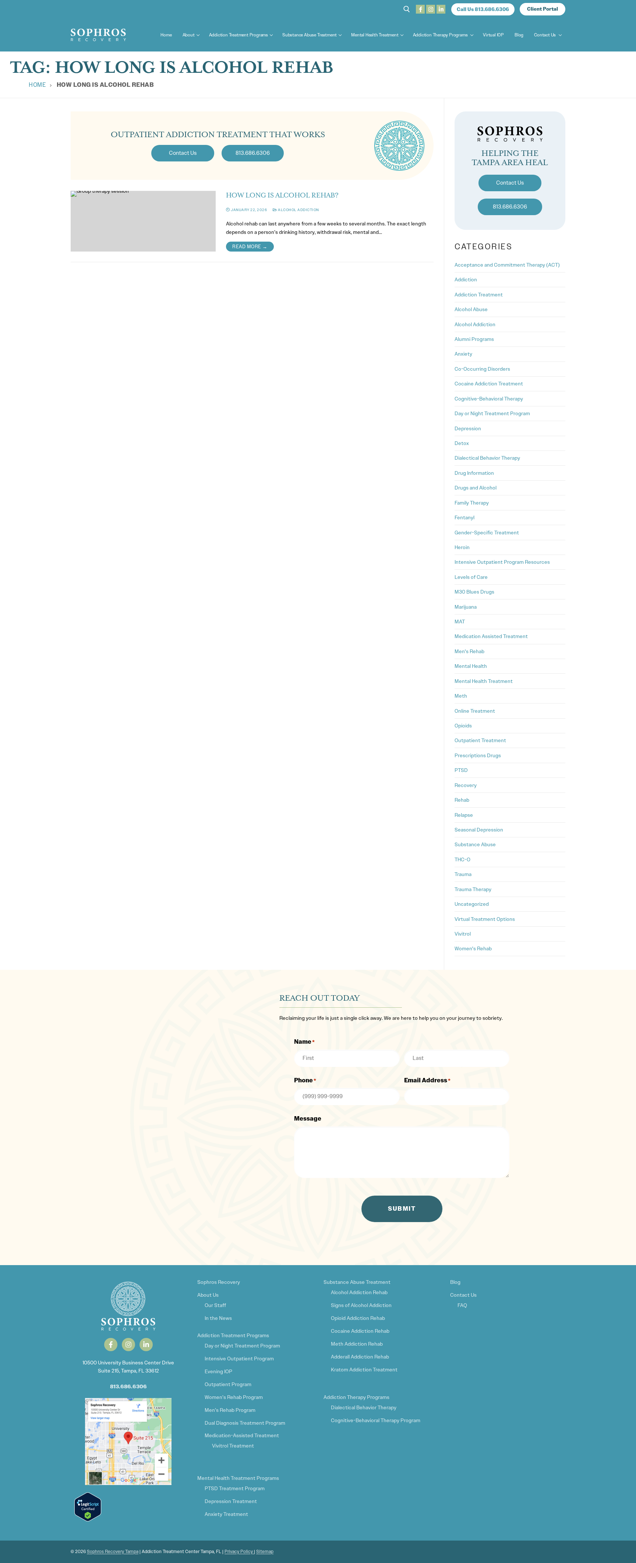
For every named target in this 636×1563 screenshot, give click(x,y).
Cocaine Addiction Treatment (489, 383)
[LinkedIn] (441, 9)
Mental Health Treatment (484, 681)
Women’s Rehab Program (234, 1397)
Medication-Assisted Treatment (242, 1435)
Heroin (462, 547)
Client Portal (542, 9)
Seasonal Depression (479, 829)
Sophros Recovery (218, 1282)
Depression (468, 428)
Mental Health (471, 666)
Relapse (464, 815)
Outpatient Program (228, 1384)
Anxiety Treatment (226, 1514)
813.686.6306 (128, 1386)
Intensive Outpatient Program (239, 1358)
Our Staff (215, 1305)
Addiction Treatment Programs (233, 1335)
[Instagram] (430, 9)
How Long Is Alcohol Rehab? (282, 195)
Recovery (466, 785)
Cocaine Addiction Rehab (360, 1331)
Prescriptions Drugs (478, 755)
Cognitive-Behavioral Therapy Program (375, 1420)
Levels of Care (471, 577)
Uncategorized (472, 904)
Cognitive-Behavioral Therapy (489, 398)
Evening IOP (218, 1371)
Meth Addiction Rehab (357, 1344)
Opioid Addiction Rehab (358, 1318)
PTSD (461, 770)
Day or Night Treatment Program (492, 413)
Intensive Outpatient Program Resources (502, 562)
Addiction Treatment (479, 294)
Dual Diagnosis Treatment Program (245, 1423)
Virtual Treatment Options (485, 919)
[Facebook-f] (110, 1344)
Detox (462, 443)
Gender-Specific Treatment (487, 532)
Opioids (463, 725)
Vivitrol (463, 933)
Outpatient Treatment (480, 740)
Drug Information (474, 473)
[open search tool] (406, 9)
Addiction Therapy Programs (356, 1397)
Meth (461, 696)
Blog (455, 1282)
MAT (460, 621)
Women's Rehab (473, 948)
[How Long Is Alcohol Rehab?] (143, 221)
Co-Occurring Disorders (482, 369)
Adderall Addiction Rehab (360, 1356)
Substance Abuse (475, 844)
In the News (218, 1318)
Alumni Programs (474, 339)
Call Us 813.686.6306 (483, 9)
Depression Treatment (231, 1501)
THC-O (462, 859)
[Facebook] (420, 9)
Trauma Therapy (473, 889)
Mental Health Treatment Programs (238, 1478)
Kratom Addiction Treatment (364, 1369)
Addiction (466, 279)
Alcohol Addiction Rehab (359, 1292)
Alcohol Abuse (471, 309)
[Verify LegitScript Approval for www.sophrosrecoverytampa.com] (87, 1519)
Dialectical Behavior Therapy (487, 458)
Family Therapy (472, 502)
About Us (208, 1295)
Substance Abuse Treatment (357, 1282)
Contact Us (463, 1295)
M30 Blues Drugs (474, 591)
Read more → (250, 246)
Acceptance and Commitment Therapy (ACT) (507, 264)
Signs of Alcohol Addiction (361, 1305)
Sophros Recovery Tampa (112, 1552)
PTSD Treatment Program (235, 1488)
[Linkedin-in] (146, 1344)
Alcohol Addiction (298, 209)
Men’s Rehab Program (230, 1410)
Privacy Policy (239, 1552)
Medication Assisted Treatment (491, 636)
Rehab (462, 800)
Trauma (463, 874)
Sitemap (264, 1552)
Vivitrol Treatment (233, 1445)
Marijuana (466, 607)
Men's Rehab (469, 651)
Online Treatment (475, 711)
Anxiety (463, 353)
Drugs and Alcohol (476, 487)
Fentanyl (464, 517)
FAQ (462, 1305)
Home (37, 85)
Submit (402, 1209)
